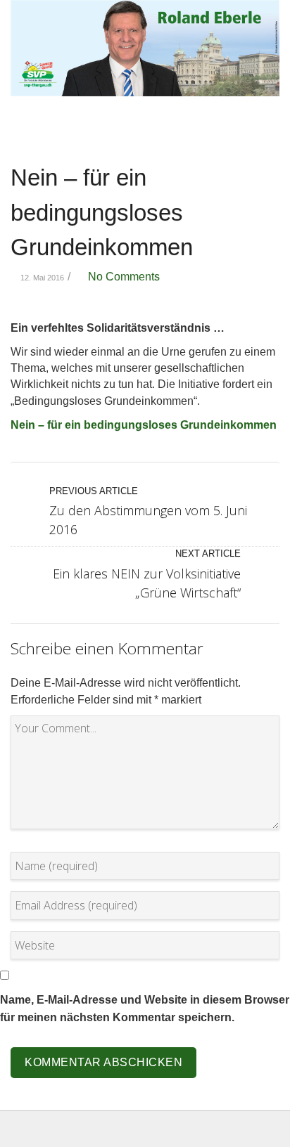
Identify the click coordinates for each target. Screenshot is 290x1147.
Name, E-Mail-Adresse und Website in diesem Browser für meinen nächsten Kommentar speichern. (144, 1008)
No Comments (121, 277)
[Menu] (265, 130)
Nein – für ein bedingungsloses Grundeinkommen (102, 212)
